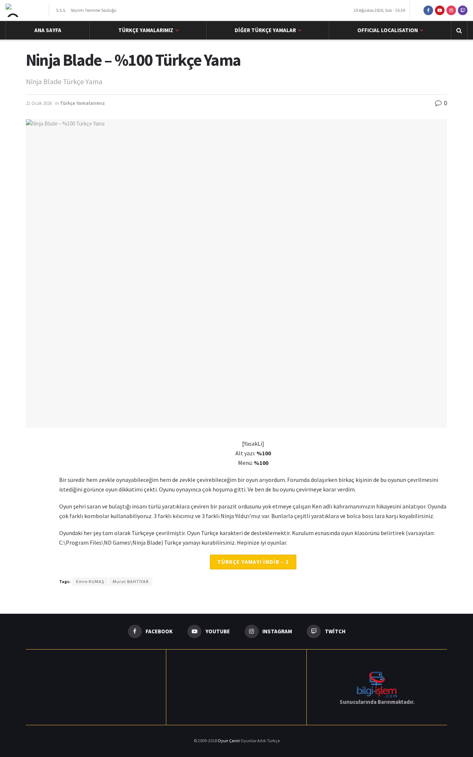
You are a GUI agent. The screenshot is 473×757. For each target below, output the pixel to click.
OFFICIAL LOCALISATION (387, 30)
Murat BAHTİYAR (131, 581)
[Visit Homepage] (25, 10)
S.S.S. (61, 10)
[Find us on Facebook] (428, 10)
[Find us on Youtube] (440, 10)
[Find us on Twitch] (462, 10)
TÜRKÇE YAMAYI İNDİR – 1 (253, 561)
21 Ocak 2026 (39, 103)
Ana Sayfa (47, 30)
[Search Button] (459, 30)
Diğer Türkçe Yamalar (265, 30)
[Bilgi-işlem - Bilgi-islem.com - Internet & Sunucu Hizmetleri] (377, 683)
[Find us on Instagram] (451, 10)
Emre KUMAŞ (90, 581)
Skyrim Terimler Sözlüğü (93, 10)
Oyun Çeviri (229, 740)
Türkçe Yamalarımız (145, 30)
